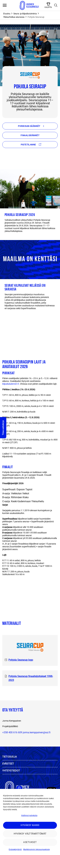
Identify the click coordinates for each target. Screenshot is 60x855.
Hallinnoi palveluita (29, 815)
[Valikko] (4, 5)
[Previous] (3, 328)
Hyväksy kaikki (30, 825)
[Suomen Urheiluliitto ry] (29, 5)
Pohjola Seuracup (36, 17)
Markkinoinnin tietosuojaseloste (36, 849)
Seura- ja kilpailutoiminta (25, 13)
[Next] (11, 328)
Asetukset (30, 842)
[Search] (56, 5)
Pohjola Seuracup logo (20, 659)
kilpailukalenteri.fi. (11, 384)
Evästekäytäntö (15, 849)
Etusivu (6, 13)
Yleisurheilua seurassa (13, 17)
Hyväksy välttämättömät (30, 833)
